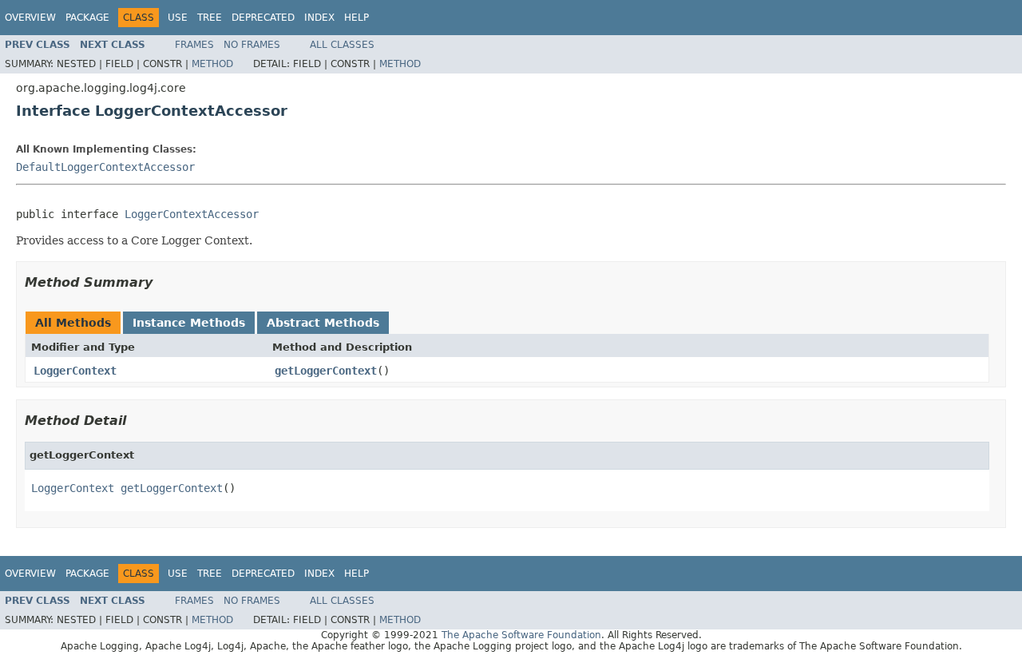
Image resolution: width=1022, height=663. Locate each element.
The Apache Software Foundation (521, 635)
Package (87, 17)
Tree (209, 17)
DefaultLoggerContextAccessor (105, 167)
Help (356, 17)
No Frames (252, 44)
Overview (30, 17)
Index (319, 17)
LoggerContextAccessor (192, 214)
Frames (194, 44)
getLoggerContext (326, 370)
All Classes (342, 44)
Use (178, 17)
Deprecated (263, 17)
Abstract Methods (323, 322)
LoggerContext (75, 370)
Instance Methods (189, 322)
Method (212, 63)
